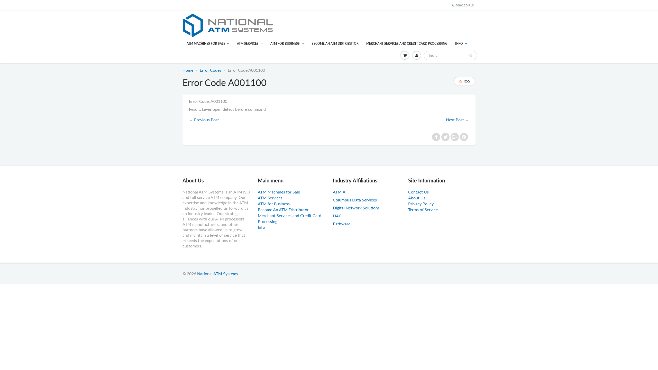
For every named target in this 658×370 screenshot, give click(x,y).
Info (459, 43)
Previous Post (206, 119)
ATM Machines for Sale (206, 43)
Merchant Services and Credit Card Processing (406, 43)
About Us (416, 197)
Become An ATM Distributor (335, 43)
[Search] (470, 56)
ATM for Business (285, 43)
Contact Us (418, 191)
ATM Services (248, 43)
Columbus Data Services (355, 199)
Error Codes (210, 70)
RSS (467, 81)
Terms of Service (423, 209)
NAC (337, 215)
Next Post (455, 119)
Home (187, 70)
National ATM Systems (217, 273)
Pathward (342, 223)
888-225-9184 (465, 5)
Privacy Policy (421, 203)
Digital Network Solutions (356, 207)
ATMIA (339, 191)
